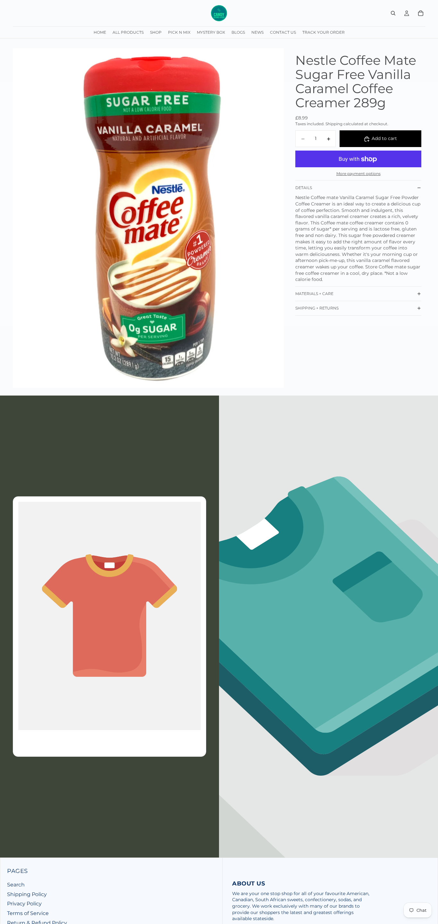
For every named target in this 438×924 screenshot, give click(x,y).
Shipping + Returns (317, 308)
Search (16, 885)
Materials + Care (314, 294)
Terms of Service (28, 913)
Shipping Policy (27, 894)
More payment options (358, 174)
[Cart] (421, 13)
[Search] (393, 13)
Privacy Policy (24, 904)
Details (303, 187)
